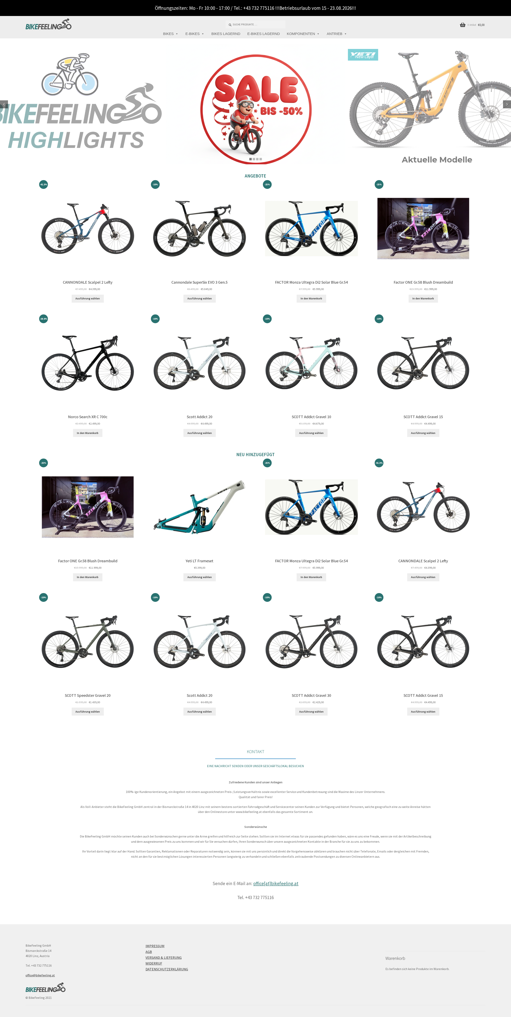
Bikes (168, 34)
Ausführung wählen (87, 298)
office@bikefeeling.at (40, 975)
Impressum (155, 946)
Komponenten (301, 34)
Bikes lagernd (225, 34)
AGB (149, 951)
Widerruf (154, 963)
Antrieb (334, 34)
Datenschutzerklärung (167, 969)
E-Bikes (192, 34)
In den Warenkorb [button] (311, 298)
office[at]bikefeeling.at (275, 883)
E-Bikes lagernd (263, 34)
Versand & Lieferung (164, 957)
